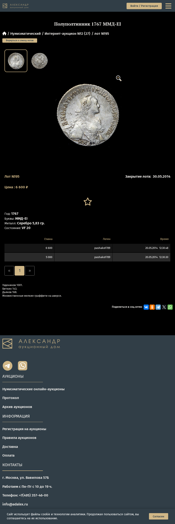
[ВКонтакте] (146, 307)
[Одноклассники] (152, 307)
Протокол (10, 398)
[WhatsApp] (170, 307)
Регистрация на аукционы (24, 429)
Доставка (10, 446)
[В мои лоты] (87, 202)
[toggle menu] (168, 6)
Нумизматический (25, 33)
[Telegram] (158, 307)
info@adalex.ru (15, 504)
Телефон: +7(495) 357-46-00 (25, 495)
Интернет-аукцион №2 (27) (67, 33)
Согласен (158, 516)
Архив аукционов (17, 407)
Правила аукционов (19, 437)
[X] (164, 307)
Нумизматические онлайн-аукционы (33, 389)
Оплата (8, 455)
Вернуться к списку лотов (20, 40)
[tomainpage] (16, 6)
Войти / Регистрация (144, 5)
